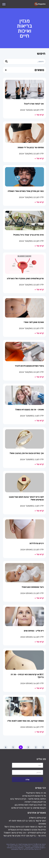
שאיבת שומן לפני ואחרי (34, 322)
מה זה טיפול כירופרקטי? (36, 793)
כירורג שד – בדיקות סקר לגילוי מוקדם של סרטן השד (24, 835)
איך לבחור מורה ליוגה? (34, 103)
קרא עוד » (39, 114)
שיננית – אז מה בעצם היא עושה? (29, 409)
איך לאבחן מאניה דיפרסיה (35, 802)
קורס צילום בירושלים (37, 817)
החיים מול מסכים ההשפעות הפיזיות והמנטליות (27, 829)
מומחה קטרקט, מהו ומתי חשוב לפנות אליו (25, 721)
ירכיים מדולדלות (37, 543)
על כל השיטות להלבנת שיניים (34, 796)
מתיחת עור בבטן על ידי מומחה (31, 147)
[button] (4, 4)
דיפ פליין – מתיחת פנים (34, 630)
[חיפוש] (6, 61)
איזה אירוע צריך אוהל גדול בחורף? (28, 235)
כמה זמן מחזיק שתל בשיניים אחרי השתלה (26, 191)
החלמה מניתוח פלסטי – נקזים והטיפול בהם (28, 799)
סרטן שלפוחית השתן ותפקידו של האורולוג (25, 278)
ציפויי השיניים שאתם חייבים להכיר (29, 366)
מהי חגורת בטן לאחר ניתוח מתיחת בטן (30, 805)
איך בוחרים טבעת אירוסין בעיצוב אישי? (27, 453)
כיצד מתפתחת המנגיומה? (33, 587)
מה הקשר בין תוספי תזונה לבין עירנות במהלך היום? (25, 826)
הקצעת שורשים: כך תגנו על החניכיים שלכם (28, 808)
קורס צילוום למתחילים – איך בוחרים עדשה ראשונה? (25, 832)
